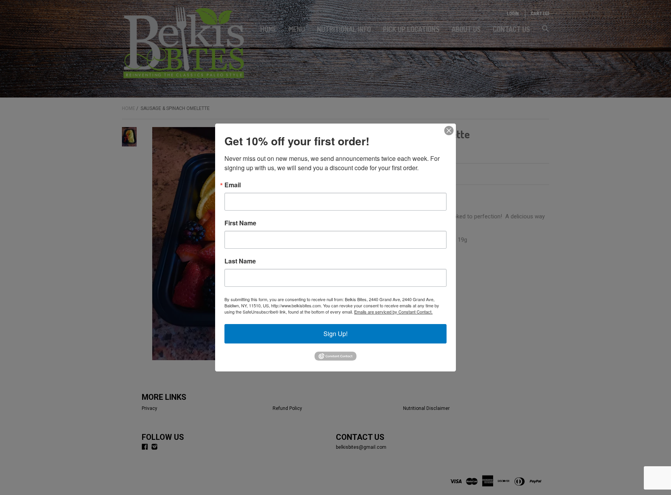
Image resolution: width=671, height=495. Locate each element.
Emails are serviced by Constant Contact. (393, 312)
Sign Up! (335, 333)
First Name (240, 223)
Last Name (240, 261)
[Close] (449, 130)
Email (232, 185)
